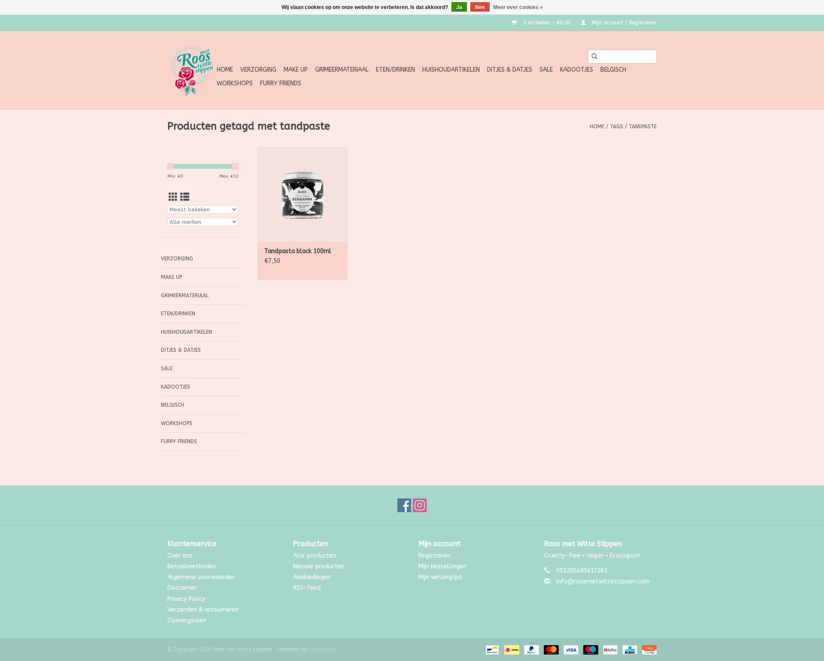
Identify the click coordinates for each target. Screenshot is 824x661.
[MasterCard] (550, 649)
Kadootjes (576, 69)
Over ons (180, 555)
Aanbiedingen (311, 577)
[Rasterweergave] (173, 197)
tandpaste (643, 127)
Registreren (434, 555)
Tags (616, 127)
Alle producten (314, 555)
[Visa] (570, 649)
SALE (546, 69)
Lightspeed (322, 649)
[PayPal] (531, 649)
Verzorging (258, 69)
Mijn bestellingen (442, 566)
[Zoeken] (594, 56)
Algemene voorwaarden (201, 577)
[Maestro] (590, 649)
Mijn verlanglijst (440, 577)
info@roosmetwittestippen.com (603, 581)
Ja (459, 7)
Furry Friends (280, 83)
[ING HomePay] (648, 649)
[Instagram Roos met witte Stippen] (420, 505)
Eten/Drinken (395, 69)
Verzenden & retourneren (203, 609)
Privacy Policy (186, 599)
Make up (296, 69)
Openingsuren (186, 620)
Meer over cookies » (518, 7)
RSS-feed (307, 588)
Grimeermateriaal (342, 69)
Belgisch (613, 69)
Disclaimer (182, 588)
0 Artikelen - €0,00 (546, 23)
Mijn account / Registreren (623, 23)
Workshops (235, 83)
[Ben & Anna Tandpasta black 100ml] (303, 195)
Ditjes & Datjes (509, 69)
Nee (480, 7)
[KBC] (629, 649)
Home (225, 69)
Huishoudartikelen (451, 69)
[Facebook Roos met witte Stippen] (404, 505)
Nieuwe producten (319, 566)
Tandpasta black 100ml (297, 251)
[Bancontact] (491, 649)
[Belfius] (609, 649)
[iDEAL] (511, 649)
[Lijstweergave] (184, 197)
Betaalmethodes (191, 566)
